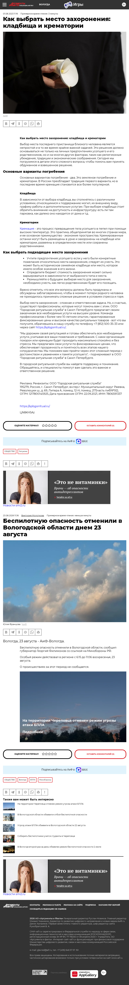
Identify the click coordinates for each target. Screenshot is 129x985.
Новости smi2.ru (14, 505)
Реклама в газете (52, 905)
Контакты (35, 905)
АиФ (5, 115)
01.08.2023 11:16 (10, 13)
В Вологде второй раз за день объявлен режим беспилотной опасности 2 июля (59, 847)
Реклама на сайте (73, 905)
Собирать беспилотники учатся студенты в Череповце (46, 836)
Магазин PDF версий (109, 905)
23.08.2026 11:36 (11, 515)
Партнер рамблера (59, 973)
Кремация (27, 228)
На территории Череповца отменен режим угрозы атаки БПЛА (69, 722)
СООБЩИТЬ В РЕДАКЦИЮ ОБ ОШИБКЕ (48, 909)
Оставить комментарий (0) (100, 426)
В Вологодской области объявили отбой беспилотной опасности (52, 814)
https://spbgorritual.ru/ (51, 327)
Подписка (90, 905)
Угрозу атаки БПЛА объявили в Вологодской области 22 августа (51, 825)
